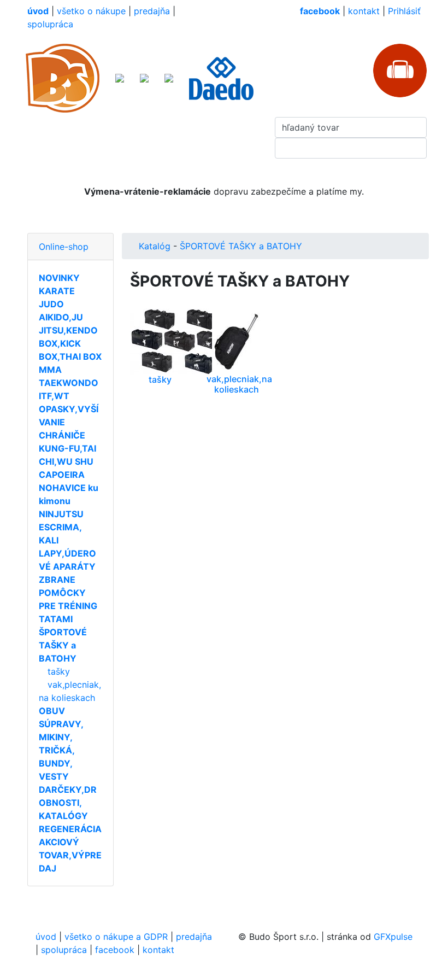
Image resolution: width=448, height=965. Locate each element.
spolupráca (50, 24)
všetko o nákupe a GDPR (116, 936)
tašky (59, 671)
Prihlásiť (404, 10)
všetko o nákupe (91, 10)
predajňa (152, 10)
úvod (46, 936)
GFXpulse (393, 936)
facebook (114, 949)
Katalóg (154, 246)
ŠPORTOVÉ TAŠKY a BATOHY (241, 246)
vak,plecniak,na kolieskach (239, 384)
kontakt (364, 10)
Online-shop (64, 246)
